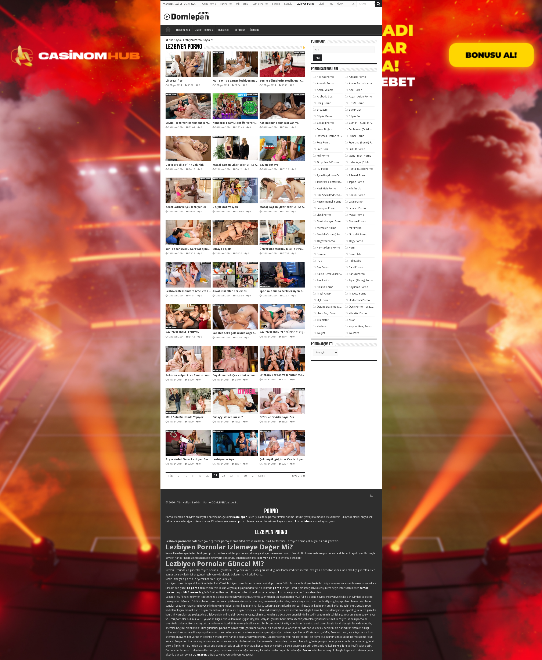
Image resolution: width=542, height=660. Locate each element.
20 (207, 475)
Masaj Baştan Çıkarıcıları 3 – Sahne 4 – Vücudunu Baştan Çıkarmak (257, 164)
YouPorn (354, 333)
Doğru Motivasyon (225, 206)
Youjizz (321, 333)
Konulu (288, 3)
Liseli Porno (324, 214)
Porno (168, 29)
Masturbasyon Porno (329, 221)
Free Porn (323, 149)
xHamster (323, 319)
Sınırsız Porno (325, 287)
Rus (331, 3)
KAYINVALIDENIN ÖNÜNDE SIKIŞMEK (284, 332)
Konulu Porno (357, 195)
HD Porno (226, 3)
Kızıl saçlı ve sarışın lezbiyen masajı (236, 80)
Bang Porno (324, 103)
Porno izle (302, 521)
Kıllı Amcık (355, 188)
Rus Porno (323, 267)
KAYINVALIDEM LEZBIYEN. (183, 332)
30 (245, 475)
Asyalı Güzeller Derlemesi (230, 291)
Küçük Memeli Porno (329, 201)
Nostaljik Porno (358, 234)
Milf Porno (242, 3)
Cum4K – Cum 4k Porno (363, 122)
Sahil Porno (356, 267)
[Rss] (353, 4)
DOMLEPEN (199, 654)
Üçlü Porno (323, 300)
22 (223, 475)
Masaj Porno (356, 214)
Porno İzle (355, 254)
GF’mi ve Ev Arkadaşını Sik (277, 417)
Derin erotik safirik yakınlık (185, 164)
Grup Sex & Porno (328, 162)
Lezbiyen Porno (306, 3)
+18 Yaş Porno (325, 76)
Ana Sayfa (174, 40)
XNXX (352, 319)
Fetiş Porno (323, 142)
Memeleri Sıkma (326, 227)
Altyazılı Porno (357, 76)
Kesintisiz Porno (326, 188)
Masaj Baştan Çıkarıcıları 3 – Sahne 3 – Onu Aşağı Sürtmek (298, 206)
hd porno (193, 587)
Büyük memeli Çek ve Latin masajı (236, 375)
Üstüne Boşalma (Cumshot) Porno (337, 306)
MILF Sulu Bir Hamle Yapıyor (184, 417)
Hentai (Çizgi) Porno (361, 168)
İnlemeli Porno (357, 175)
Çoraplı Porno (325, 122)
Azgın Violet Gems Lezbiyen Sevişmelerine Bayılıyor (200, 459)
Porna (307, 650)
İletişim (254, 29)
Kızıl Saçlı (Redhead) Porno (333, 195)
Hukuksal (223, 29)
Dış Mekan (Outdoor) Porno (365, 129)
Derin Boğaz (324, 129)
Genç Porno (209, 3)
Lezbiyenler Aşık (223, 459)
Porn (352, 247)
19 (199, 475)
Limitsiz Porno (357, 208)
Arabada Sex (325, 96)
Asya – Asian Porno (360, 96)
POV (319, 260)
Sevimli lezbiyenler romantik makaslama (193, 122)
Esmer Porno (260, 3)
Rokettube (355, 260)
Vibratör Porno (358, 313)
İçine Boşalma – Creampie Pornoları (338, 175)
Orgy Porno (356, 241)
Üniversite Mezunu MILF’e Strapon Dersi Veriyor (293, 248)
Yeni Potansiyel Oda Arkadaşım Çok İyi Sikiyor (197, 248)
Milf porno (190, 592)
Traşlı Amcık (324, 293)
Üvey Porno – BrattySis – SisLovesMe (371, 306)
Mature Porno (357, 221)
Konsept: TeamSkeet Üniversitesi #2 (238, 122)
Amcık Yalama (325, 90)
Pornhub (322, 254)
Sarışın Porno (357, 273)
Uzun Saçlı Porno (327, 313)
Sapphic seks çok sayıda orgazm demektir (241, 333)
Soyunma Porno (358, 287)
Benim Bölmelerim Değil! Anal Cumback (286, 80)
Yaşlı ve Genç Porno (360, 326)
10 (185, 475)
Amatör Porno (325, 83)
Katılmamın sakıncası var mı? (280, 122)
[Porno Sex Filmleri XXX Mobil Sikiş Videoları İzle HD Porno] (186, 16)
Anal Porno (355, 90)
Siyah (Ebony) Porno (361, 280)
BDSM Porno (356, 103)
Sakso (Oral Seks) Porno (331, 273)
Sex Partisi (323, 280)
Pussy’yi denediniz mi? (228, 417)
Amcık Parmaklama (360, 83)
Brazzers (322, 109)
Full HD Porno (357, 149)
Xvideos (321, 326)
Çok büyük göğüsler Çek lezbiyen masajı (287, 459)
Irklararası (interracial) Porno (334, 181)
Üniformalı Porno (359, 300)
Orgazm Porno (326, 241)
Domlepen (240, 516)
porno (242, 521)
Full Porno (323, 155)
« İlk (170, 475)
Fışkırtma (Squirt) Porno (363, 142)
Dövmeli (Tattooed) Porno (332, 136)
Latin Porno (356, 201)
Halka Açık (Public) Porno (364, 162)
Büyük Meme (324, 116)
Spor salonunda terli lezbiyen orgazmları (288, 291)
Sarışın (276, 3)
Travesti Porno (357, 293)
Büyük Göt (355, 109)
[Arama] (378, 4)
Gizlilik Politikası (204, 29)
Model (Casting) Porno (330, 234)
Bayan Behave (269, 164)
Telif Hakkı (239, 29)
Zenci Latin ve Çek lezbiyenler (186, 206)
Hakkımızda (183, 29)
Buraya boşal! (222, 248)
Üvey (340, 3)
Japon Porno (356, 181)
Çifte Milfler (174, 80)
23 (231, 475)
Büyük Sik (354, 116)
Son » (261, 475)
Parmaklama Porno (328, 247)
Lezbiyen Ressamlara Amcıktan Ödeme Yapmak (198, 291)
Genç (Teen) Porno (360, 155)
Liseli (322, 3)
